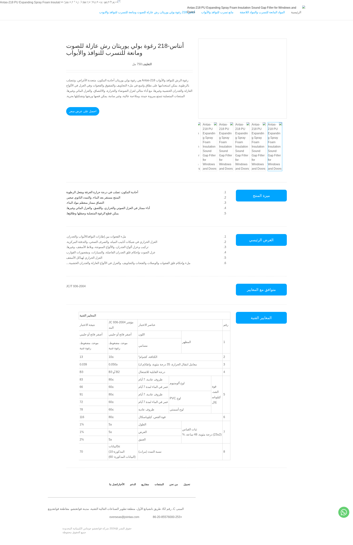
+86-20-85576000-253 (167, 517)
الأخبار (87, 9)
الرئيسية (170, 9)
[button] (202, 79)
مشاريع (145, 484)
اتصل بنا (70, 9)
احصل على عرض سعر (82, 111)
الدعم (102, 9)
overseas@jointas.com (124, 517)
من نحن (173, 484)
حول (154, 9)
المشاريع (119, 9)
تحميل (186, 484)
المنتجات (138, 9)
